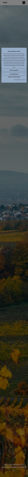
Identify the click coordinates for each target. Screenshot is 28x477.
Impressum (23, 79)
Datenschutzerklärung (17, 79)
